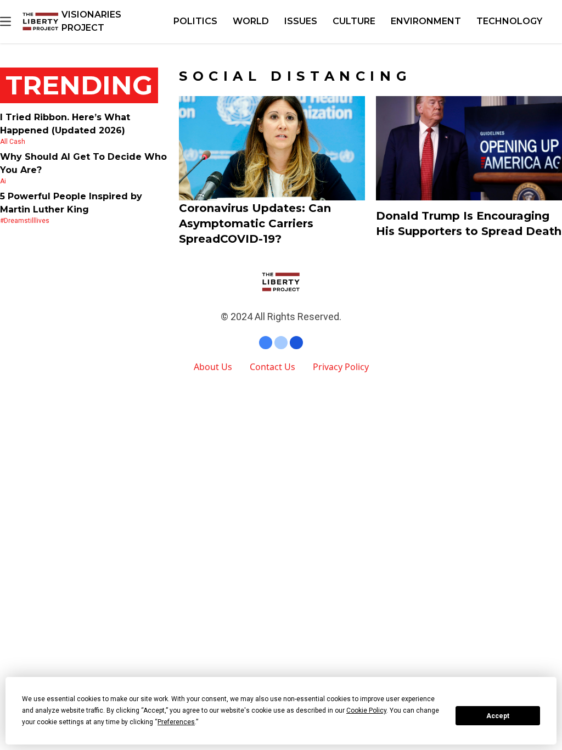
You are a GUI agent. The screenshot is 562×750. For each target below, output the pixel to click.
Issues (300, 21)
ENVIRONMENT (426, 21)
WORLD (251, 21)
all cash (12, 141)
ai (3, 181)
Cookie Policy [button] (366, 710)
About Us (213, 367)
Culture (354, 21)
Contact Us (272, 367)
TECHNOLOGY (509, 21)
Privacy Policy (341, 367)
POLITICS (195, 21)
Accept (497, 716)
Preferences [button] (176, 722)
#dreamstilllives (24, 221)
